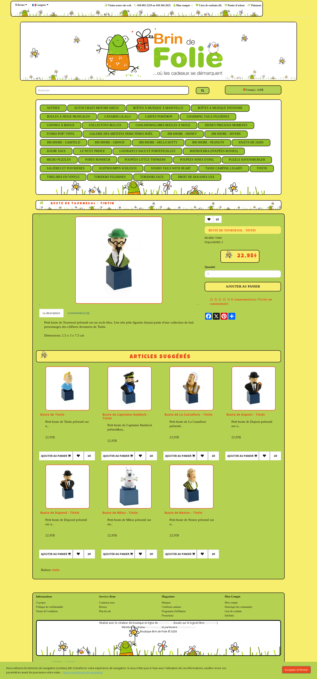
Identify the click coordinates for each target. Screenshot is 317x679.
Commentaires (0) (78, 313)
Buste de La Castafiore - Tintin (188, 414)
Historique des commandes (238, 606)
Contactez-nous (107, 602)
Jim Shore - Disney (182, 133)
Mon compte (231, 602)
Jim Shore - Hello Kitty (158, 142)
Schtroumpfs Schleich (118, 168)
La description (51, 313)
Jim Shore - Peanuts (208, 142)
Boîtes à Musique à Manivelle (158, 108)
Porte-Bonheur (97, 159)
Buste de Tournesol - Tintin (83, 203)
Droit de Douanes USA (196, 177)
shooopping (153, 627)
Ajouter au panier (243, 286)
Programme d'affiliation (174, 611)
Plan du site (105, 611)
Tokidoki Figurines (110, 177)
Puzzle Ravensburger (247, 159)
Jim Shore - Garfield (63, 142)
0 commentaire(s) (243, 299)
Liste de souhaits (233, 611)
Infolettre (229, 615)
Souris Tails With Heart (171, 168)
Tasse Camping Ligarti (223, 168)
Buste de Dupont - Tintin (245, 414)
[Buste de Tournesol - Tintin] (118, 260)
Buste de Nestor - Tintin (183, 513)
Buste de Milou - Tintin (120, 513)
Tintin (262, 168)
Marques (166, 602)
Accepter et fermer (296, 670)
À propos (41, 602)
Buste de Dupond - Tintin (59, 513)
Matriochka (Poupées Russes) (214, 151)
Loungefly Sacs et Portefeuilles (147, 151)
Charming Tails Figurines (208, 116)
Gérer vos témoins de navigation (83, 672)
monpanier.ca (186, 627)
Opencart (211, 623)
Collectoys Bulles (105, 125)
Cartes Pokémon (158, 116)
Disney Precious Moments (226, 125)
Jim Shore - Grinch (109, 142)
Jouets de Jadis (251, 142)
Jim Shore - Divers (226, 133)
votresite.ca (165, 623)
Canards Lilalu (117, 116)
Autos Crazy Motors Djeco (96, 108)
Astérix (53, 108)
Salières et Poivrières (66, 168)
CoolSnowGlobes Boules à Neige (163, 125)
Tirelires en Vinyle (63, 177)
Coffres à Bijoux (60, 125)
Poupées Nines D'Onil (197, 159)
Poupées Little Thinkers (145, 159)
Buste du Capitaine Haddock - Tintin (125, 416)
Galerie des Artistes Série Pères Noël (121, 133)
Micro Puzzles (59, 159)
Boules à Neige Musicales (68, 116)
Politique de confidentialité (49, 606)
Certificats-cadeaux (171, 606)
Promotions (168, 615)
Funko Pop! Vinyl (61, 133)
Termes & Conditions (47, 611)
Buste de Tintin (52, 414)
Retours (103, 606)
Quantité (210, 267)
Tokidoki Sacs (151, 177)
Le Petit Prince (92, 151)
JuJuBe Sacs (56, 151)
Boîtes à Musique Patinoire (220, 108)
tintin (56, 570)
